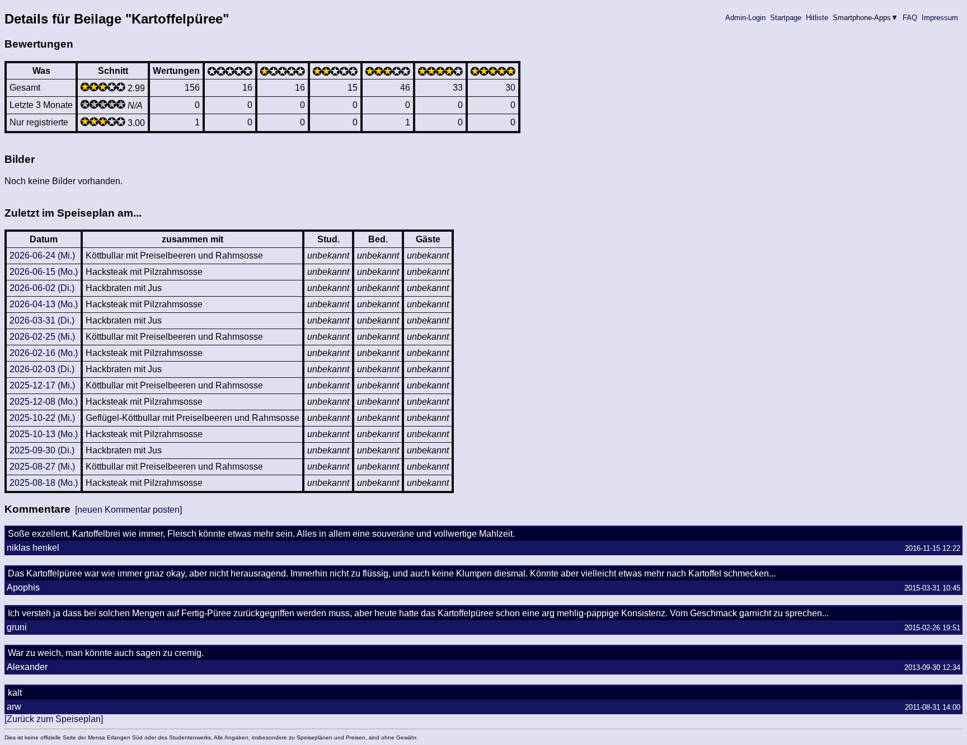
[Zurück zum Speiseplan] (53, 719)
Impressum (939, 17)
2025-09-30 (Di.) (42, 450)
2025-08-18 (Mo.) (44, 483)
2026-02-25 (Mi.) (42, 336)
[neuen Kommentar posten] (128, 509)
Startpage (786, 17)
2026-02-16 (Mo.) (44, 353)
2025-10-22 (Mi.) (42, 418)
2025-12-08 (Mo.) (44, 401)
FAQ (909, 17)
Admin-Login (745, 17)
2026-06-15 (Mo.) (44, 272)
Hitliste (817, 17)
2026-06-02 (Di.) (42, 288)
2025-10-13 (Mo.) (44, 434)
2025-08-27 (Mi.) (42, 466)
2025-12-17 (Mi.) (42, 385)
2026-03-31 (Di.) (42, 320)
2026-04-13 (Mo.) (44, 304)
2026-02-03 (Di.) (42, 369)
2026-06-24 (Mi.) (42, 255)
